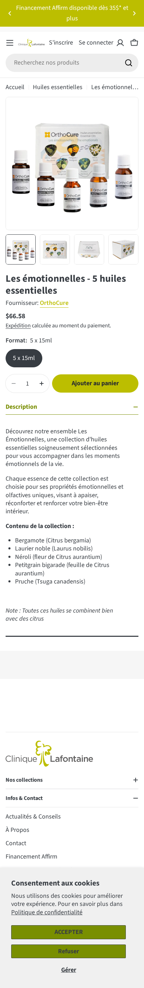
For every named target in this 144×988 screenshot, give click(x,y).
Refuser (68, 951)
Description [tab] (21, 406)
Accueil (15, 87)
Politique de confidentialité (46, 912)
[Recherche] (128, 63)
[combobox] (72, 63)
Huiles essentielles (57, 87)
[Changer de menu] (10, 43)
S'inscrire (61, 42)
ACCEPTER (69, 932)
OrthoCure (54, 303)
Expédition (18, 325)
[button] (10, 13)
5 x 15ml (24, 358)
